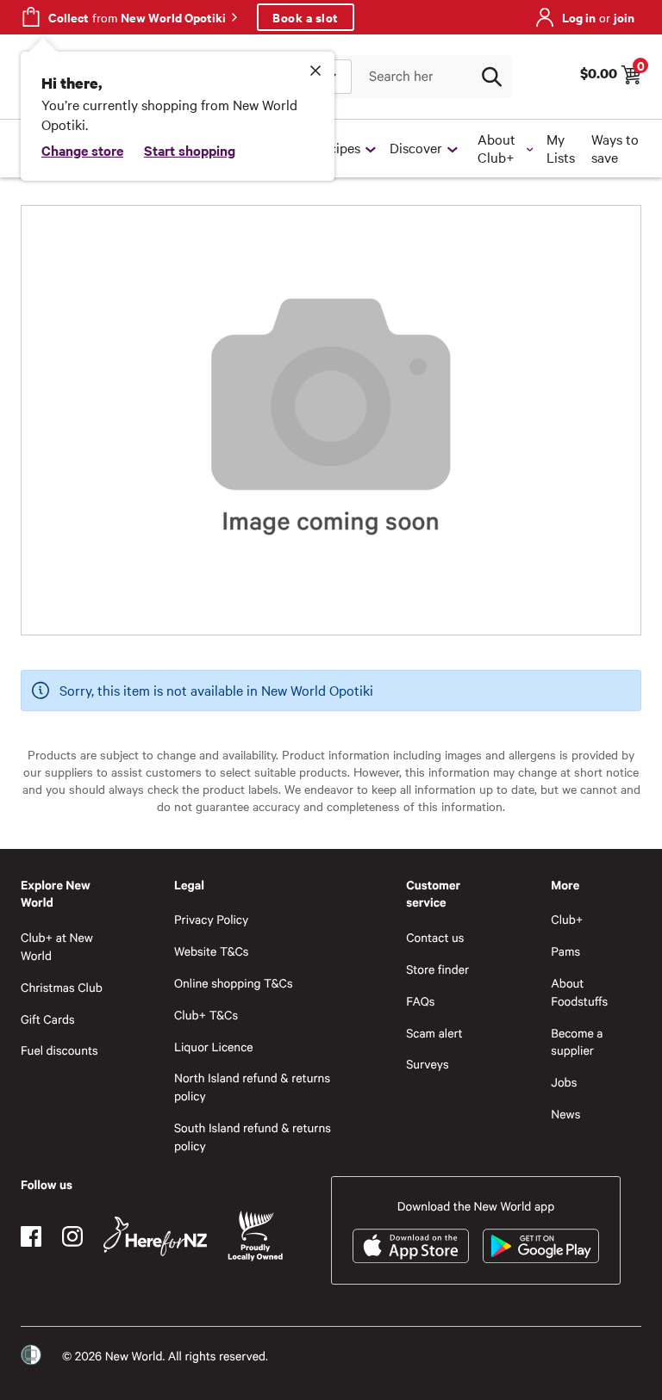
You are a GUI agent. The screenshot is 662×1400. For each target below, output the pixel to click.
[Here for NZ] (155, 1236)
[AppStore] (411, 1246)
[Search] (491, 76)
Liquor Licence (213, 1046)
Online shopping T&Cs (233, 983)
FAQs (420, 1001)
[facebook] (31, 1236)
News (565, 1114)
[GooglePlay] (541, 1246)
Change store (82, 149)
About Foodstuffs (579, 992)
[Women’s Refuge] (31, 1355)
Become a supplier (577, 1042)
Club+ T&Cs (206, 1015)
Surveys (427, 1064)
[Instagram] (72, 1236)
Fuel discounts (59, 1050)
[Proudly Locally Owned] (255, 1236)
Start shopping (189, 149)
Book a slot (305, 17)
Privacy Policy (211, 919)
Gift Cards (48, 1019)
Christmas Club (62, 987)
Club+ (567, 919)
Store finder (437, 969)
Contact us (435, 937)
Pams (565, 951)
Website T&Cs (211, 951)
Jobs (564, 1082)
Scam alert (434, 1033)
